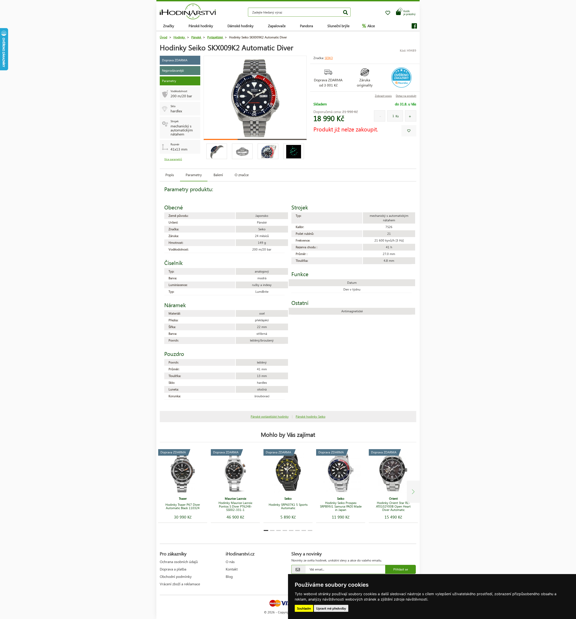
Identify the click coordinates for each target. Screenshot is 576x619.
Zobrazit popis (383, 96)
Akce (368, 25)
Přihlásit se (400, 569)
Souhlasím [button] (304, 608)
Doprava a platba (173, 569)
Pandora (306, 25)
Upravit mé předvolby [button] (331, 608)
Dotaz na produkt (406, 96)
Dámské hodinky (240, 25)
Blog (229, 576)
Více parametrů (173, 159)
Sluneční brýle (338, 25)
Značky (168, 25)
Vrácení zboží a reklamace (180, 583)
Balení (218, 174)
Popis (169, 174)
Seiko (329, 58)
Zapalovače (277, 25)
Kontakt (232, 569)
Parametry (194, 174)
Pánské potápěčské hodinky (270, 416)
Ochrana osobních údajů (179, 561)
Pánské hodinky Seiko (310, 416)
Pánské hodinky (201, 25)
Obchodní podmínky (176, 576)
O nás (230, 561)
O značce (242, 174)
